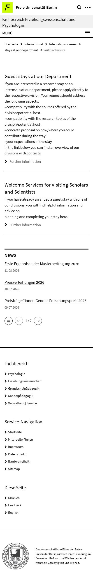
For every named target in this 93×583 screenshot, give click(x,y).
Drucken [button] (14, 498)
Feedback (14, 505)
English (13, 512)
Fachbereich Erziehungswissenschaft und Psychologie (39, 22)
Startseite (11, 44)
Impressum (15, 446)
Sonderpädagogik (20, 395)
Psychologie (16, 374)
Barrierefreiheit (18, 461)
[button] (9, 320)
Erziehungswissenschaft (25, 381)
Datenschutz (17, 454)
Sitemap (14, 469)
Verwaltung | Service (22, 403)
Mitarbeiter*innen (20, 439)
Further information (25, 161)
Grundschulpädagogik (23, 388)
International (33, 44)
